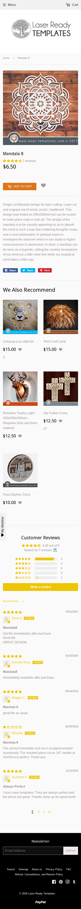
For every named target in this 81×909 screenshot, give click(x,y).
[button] (13, 161)
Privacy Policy (54, 869)
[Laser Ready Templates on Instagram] (68, 882)
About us (37, 869)
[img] (12, 612)
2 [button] (39, 812)
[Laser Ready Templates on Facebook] (54, 882)
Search (11, 869)
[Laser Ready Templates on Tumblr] (74, 882)
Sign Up (70, 850)
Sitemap (23, 869)
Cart (74, 4)
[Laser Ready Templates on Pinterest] (61, 882)
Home (6, 58)
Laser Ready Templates (41, 893)
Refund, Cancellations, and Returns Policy (39, 874)
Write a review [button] (40, 587)
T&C (68, 869)
